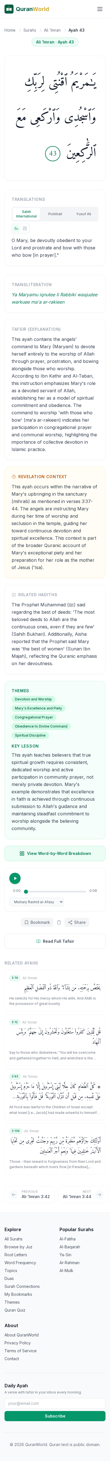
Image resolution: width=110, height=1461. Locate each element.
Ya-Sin (65, 1254)
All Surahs (14, 1238)
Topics (11, 1270)
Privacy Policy (18, 1342)
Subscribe (55, 1416)
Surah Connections (22, 1286)
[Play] (15, 878)
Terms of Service (21, 1350)
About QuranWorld (22, 1334)
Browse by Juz (18, 1246)
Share (80, 922)
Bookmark (40, 922)
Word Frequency (20, 1262)
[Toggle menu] (99, 9)
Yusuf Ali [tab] (83, 214)
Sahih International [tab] (26, 214)
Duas (9, 1278)
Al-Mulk (66, 1270)
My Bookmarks (18, 1294)
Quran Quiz (15, 1310)
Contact (12, 1358)
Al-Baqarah (70, 1246)
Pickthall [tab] (55, 214)
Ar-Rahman (70, 1262)
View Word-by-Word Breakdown (59, 853)
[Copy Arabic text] (58, 922)
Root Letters (16, 1254)
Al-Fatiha (68, 1238)
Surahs (29, 30)
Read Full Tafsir (58, 941)
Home (10, 30)
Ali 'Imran (52, 30)
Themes (12, 1302)
